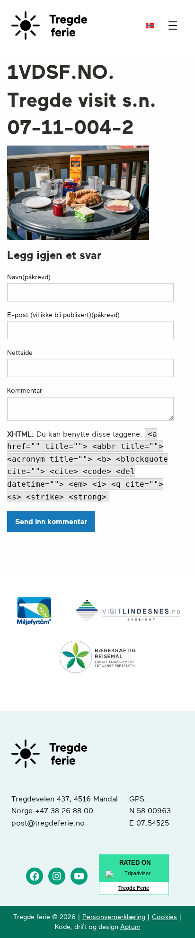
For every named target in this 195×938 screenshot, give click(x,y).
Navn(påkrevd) (29, 277)
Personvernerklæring (113, 917)
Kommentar (24, 390)
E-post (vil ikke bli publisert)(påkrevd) (63, 314)
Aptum (130, 926)
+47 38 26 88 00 (64, 811)
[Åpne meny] (173, 25)
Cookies (164, 917)
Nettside (20, 352)
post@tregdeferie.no (48, 823)
